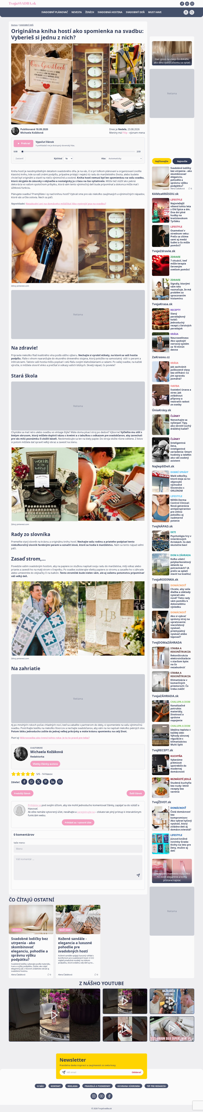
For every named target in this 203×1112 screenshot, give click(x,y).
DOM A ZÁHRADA (180, 555)
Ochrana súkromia (128, 1086)
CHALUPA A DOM (180, 701)
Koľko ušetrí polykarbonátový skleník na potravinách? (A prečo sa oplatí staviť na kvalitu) (180, 566)
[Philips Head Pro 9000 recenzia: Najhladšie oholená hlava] (172, 1001)
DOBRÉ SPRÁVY (179, 472)
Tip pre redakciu (156, 1086)
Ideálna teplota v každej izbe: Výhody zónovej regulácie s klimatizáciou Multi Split (180, 737)
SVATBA (174, 386)
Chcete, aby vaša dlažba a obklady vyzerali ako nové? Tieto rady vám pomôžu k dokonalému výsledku (180, 598)
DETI (173, 532)
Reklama (73, 1086)
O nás (40, 1086)
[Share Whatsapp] (31, 782)
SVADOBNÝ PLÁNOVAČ (54, 12)
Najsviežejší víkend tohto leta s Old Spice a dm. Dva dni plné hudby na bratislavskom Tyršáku (180, 212)
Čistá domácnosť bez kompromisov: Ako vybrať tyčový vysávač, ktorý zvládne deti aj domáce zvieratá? (181, 820)
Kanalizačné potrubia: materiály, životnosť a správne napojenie (177, 713)
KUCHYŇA (176, 756)
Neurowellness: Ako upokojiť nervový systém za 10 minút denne (179, 343)
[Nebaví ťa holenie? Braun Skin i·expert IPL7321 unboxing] (125, 1029)
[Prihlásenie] (186, 12)
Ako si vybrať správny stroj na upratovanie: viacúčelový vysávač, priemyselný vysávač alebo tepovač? (180, 626)
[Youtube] (187, 4)
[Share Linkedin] (53, 782)
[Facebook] (182, 4)
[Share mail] (60, 782)
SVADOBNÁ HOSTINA (110, 12)
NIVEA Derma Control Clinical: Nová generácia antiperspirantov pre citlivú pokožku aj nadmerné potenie (180, 510)
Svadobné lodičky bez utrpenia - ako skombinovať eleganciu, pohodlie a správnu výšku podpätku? (181, 177)
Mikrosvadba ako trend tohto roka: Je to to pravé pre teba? (55, 737)
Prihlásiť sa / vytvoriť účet (78, 822)
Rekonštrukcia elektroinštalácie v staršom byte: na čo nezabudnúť (180, 661)
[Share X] (38, 782)
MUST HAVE (155, 12)
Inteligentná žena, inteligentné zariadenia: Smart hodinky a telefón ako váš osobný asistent (181, 451)
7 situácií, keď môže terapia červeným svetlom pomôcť (180, 265)
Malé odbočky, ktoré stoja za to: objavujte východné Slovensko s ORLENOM (180, 483)
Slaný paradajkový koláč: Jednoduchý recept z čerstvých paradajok (181, 321)
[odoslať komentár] (138, 875)
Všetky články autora (45, 764)
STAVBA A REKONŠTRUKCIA (180, 650)
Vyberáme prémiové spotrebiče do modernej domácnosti (178, 765)
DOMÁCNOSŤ (178, 585)
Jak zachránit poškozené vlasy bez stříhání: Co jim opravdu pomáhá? (180, 372)
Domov (14, 25)
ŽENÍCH (89, 12)
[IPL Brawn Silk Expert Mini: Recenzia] (172, 1029)
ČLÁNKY (175, 416)
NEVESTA (76, 12)
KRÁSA (174, 334)
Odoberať (136, 1072)
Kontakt (55, 1086)
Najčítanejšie (161, 161)
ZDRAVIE (175, 257)
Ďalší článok (136, 793)
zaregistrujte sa (86, 812)
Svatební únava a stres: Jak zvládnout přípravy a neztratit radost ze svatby (180, 397)
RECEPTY (175, 310)
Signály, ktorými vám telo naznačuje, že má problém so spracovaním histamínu (180, 291)
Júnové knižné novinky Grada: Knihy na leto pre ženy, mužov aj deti (180, 844)
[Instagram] (192, 4)
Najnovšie (182, 161)
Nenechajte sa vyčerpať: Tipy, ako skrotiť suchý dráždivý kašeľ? (180, 424)
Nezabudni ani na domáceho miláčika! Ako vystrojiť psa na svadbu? (66, 203)
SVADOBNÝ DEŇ (135, 12)
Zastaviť (19, 158)
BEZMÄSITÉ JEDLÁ (180, 779)
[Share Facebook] (24, 782)
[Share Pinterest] (46, 782)
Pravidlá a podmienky (97, 1086)
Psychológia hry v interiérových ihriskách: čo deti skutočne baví (180, 540)
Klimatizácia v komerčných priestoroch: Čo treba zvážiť (179, 684)
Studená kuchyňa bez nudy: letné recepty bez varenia (180, 787)
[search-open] (191, 12)
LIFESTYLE (176, 199)
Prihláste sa (34, 805)
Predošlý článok (22, 793)
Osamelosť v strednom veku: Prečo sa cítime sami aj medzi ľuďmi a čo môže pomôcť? (180, 238)
